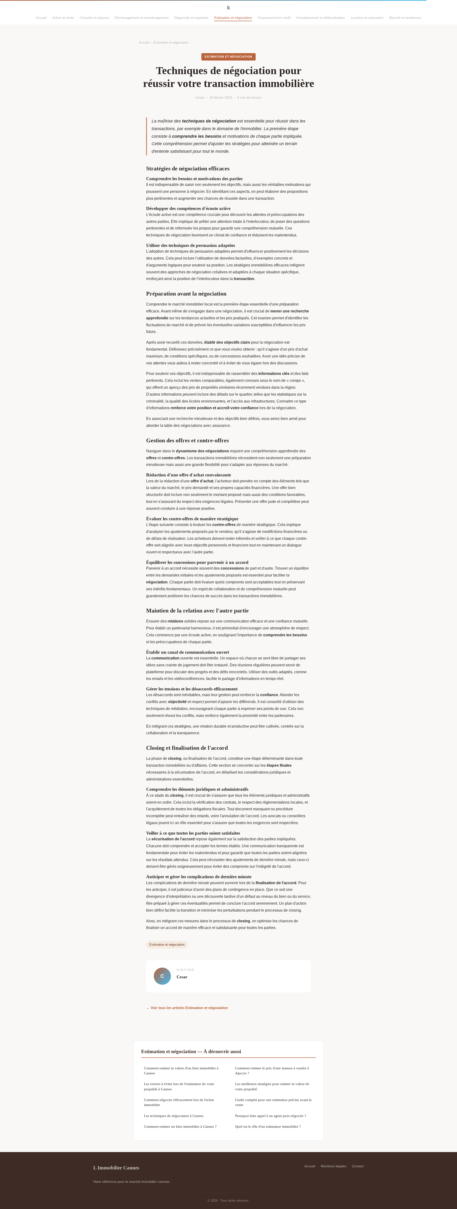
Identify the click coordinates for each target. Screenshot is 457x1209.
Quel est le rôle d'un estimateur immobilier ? (268, 1126)
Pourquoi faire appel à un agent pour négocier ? (270, 1116)
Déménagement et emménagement (142, 18)
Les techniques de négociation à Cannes (174, 1116)
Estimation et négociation (233, 18)
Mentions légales (333, 1166)
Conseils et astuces (94, 18)
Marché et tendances (405, 18)
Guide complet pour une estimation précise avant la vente (273, 1102)
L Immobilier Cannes (116, 1167)
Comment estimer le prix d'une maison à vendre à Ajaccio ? (272, 1070)
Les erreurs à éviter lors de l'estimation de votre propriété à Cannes (179, 1086)
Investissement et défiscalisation (320, 18)
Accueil (41, 18)
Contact (358, 1166)
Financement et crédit (274, 18)
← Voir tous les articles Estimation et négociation (187, 1008)
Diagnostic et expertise (191, 18)
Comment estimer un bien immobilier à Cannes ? (180, 1126)
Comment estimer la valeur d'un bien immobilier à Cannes (181, 1070)
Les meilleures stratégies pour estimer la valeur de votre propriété (272, 1086)
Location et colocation (367, 18)
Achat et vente (63, 18)
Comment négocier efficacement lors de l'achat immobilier (179, 1102)
